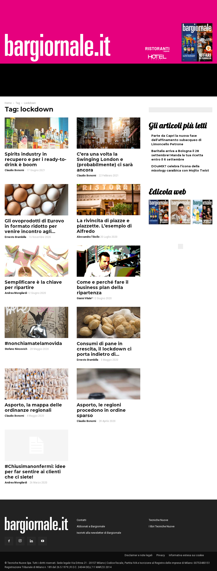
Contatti (81, 520)
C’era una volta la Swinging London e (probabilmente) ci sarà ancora (105, 162)
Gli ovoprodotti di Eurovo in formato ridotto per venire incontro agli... (34, 226)
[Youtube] (42, 541)
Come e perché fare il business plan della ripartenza (102, 287)
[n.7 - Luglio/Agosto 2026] (196, 43)
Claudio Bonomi (14, 170)
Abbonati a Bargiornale (91, 526)
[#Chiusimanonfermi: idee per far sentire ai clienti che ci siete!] (36, 445)
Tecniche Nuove (158, 520)
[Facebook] (9, 541)
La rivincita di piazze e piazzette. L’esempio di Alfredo (104, 226)
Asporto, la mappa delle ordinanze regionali (33, 407)
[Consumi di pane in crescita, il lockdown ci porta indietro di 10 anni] (108, 322)
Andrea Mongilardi (16, 482)
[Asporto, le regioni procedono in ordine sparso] (108, 383)
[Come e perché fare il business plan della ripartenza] (108, 261)
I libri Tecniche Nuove (161, 526)
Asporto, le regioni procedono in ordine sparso (101, 410)
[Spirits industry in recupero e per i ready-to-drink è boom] (36, 133)
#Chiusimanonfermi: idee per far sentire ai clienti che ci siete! (35, 472)
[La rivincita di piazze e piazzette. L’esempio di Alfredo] (108, 199)
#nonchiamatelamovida (33, 343)
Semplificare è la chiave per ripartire (33, 284)
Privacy (160, 555)
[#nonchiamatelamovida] (36, 322)
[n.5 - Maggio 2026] (202, 213)
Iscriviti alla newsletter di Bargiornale (99, 532)
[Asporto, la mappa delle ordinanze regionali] (36, 383)
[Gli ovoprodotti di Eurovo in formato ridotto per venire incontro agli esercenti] (36, 199)
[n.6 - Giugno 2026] (180, 213)
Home (8, 103)
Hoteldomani (157, 57)
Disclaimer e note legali (138, 555)
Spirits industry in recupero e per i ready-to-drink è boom (35, 159)
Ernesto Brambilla (15, 237)
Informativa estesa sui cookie (186, 555)
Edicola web (167, 191)
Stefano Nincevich (16, 349)
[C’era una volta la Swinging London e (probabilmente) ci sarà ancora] (108, 133)
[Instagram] (20, 541)
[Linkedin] (31, 541)
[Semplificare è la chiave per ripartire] (36, 261)
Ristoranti (157, 49)
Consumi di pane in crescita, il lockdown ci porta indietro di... (104, 349)
